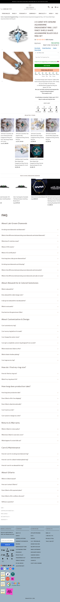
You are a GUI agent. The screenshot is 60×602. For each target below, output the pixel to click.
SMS (44, 111)
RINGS (14, 13)
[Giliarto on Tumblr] (7, 559)
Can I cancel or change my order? (30, 416)
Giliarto (26, 598)
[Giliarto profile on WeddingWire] (3, 585)
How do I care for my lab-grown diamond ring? (30, 454)
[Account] (52, 7)
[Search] (49, 7)
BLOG (32, 535)
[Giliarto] (30, 6)
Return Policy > (5, 516)
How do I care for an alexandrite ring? (30, 465)
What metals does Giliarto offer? (30, 348)
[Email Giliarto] (3, 561)
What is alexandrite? (30, 289)
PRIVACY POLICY (19, 555)
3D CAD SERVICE (19, 563)
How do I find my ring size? (30, 373)
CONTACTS (33, 560)
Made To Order (47, 45)
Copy (56, 111)
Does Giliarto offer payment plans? (30, 490)
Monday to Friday (50, 538)
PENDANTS (23, 13)
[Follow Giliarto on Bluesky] (7, 569)
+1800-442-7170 (49, 535)
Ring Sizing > (4, 513)
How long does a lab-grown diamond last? (30, 258)
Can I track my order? (30, 410)
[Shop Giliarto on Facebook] (13, 569)
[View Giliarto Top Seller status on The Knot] (12, 580)
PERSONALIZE (6, 13)
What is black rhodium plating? (30, 354)
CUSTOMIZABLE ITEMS (21, 549)
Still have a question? (30, 502)
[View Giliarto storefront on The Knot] (8, 580)
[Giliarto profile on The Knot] (3, 593)
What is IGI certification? (30, 253)
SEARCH (18, 535)
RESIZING (18, 544)
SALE (56, 13)
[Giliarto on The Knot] (1, 565)
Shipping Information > (7, 510)
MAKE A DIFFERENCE (35, 549)
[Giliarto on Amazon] (10, 565)
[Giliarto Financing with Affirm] (5, 569)
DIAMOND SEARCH (35, 555)
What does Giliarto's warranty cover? (30, 435)
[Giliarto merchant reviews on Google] (14, 586)
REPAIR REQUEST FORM (21, 546)
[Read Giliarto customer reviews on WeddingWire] (13, 575)
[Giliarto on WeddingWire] (3, 565)
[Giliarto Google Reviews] (6, 565)
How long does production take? (30, 392)
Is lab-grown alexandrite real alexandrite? (30, 301)
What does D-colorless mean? (30, 241)
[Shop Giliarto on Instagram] (10, 569)
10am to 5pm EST (50, 541)
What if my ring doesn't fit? (30, 379)
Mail (56, 108)
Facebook (44, 108)
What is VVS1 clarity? (30, 247)
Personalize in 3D (47, 70)
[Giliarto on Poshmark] (11, 565)
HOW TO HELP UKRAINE (36, 563)
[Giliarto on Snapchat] (3, 559)
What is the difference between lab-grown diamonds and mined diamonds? (30, 235)
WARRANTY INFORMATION (22, 541)
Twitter (38, 108)
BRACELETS (42, 13)
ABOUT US (18, 533)
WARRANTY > (4, 519)
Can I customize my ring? (30, 325)
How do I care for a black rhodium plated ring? (30, 459)
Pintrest (50, 108)
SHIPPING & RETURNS (21, 538)
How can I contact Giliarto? (30, 484)
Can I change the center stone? (30, 337)
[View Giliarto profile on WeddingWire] (3, 575)
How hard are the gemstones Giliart (30, 312)
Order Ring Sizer (46, 48)
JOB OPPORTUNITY (20, 566)
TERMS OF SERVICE (20, 560)
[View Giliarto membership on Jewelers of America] (8, 575)
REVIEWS (33, 538)
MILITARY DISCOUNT (35, 546)
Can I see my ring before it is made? (30, 331)
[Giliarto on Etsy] (4, 565)
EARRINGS (32, 13)
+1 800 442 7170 (7, 9)
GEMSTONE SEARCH (35, 557)
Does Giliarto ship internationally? (30, 404)
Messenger (38, 111)
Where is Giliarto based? (30, 479)
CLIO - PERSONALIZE (35, 541)
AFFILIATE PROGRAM (35, 533)
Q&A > (2, 507)
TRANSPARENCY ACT (20, 557)
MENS (51, 13)
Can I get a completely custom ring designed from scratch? (30, 343)
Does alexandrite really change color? (30, 295)
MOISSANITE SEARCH (36, 552)
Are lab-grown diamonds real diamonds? (30, 229)
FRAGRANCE (19, 552)
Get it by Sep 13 (55, 44)
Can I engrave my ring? (30, 360)
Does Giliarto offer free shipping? (30, 398)
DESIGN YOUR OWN (35, 544)
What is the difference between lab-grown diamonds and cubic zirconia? (30, 276)
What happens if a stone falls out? (30, 440)
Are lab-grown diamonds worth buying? (30, 264)
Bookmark (50, 111)
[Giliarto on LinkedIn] (12, 559)
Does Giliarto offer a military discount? (30, 496)
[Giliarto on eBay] (8, 565)
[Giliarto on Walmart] (13, 565)
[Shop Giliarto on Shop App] (2, 569)
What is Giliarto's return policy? (30, 429)
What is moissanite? (30, 306)
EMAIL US (48, 533)
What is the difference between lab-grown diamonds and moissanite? (30, 270)
